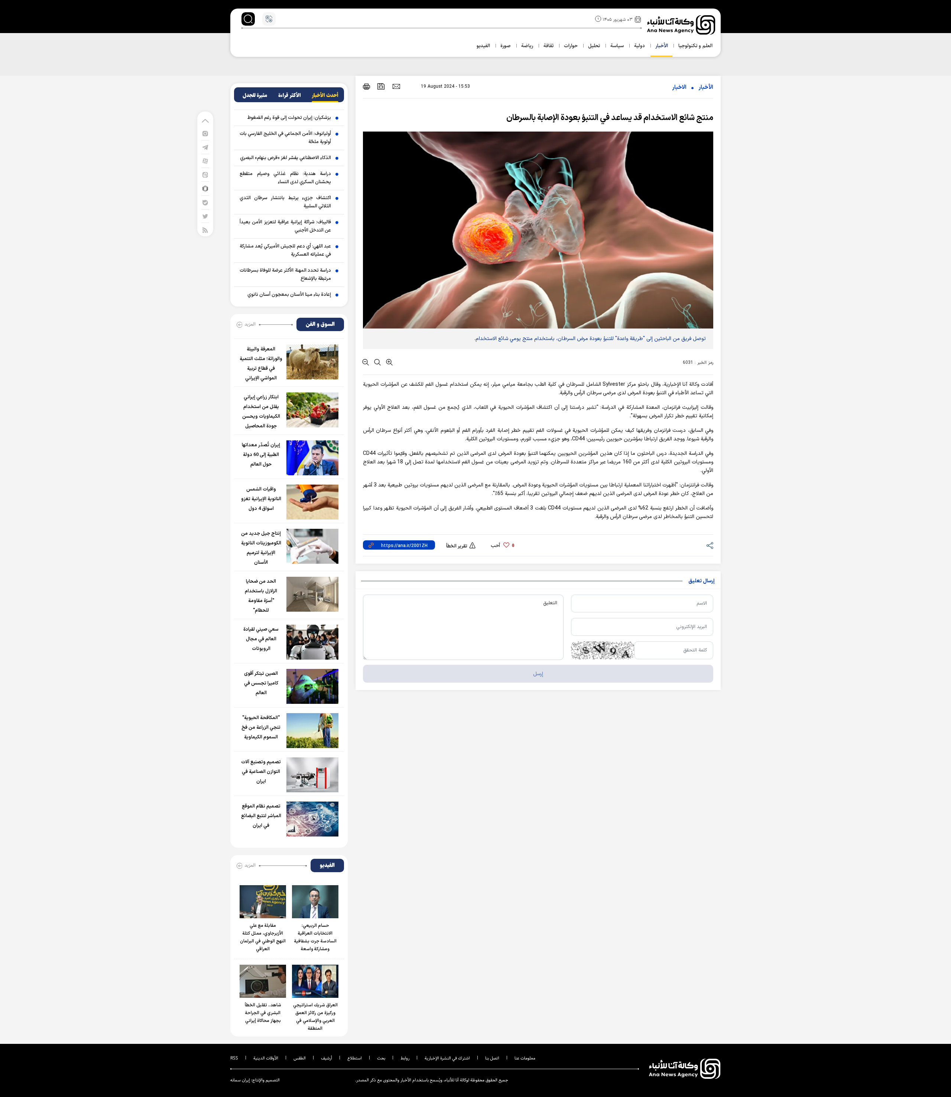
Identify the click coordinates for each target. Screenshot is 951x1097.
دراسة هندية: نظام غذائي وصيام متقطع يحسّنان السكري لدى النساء (285, 178)
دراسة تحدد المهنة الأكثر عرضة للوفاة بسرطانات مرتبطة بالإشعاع (285, 274)
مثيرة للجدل (255, 95)
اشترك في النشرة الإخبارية (447, 1058)
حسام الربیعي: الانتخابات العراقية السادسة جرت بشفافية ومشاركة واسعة (315, 937)
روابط (404, 1058)
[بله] (205, 202)
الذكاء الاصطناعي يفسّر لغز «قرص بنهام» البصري (285, 158)
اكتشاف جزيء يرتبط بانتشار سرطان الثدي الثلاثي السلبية (285, 202)
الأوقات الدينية (265, 1058)
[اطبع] (366, 86)
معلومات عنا (525, 1058)
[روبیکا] (205, 188)
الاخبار (679, 87)
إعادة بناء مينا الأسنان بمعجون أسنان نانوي (289, 294)
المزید (250, 324)
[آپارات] (205, 161)
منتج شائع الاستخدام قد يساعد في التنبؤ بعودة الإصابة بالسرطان (609, 118)
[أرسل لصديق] (396, 86)
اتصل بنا (492, 1058)
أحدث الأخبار (325, 95)
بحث (381, 1058)
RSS (234, 1058)
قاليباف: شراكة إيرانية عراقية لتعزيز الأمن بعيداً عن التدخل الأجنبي (285, 226)
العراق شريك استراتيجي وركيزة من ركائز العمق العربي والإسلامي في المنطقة (315, 1017)
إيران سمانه (240, 1080)
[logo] (682, 25)
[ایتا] (205, 174)
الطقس (299, 1058)
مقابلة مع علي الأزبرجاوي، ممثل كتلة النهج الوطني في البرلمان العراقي (263, 937)
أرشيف (326, 1058)
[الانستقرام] (205, 133)
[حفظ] (381, 86)
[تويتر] (205, 216)
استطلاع (354, 1058)
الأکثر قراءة (289, 95)
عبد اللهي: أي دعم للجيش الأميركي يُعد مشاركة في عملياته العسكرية (285, 250)
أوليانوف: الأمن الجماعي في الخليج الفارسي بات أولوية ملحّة (285, 138)
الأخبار (705, 87)
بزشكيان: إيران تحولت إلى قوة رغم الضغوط (289, 118)
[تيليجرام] (205, 147)
